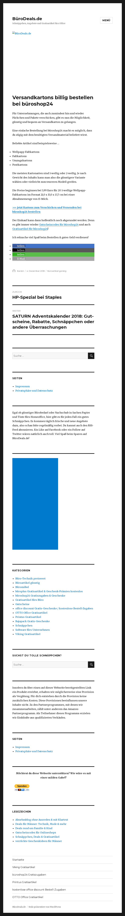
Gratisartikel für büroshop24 (30, 228)
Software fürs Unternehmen (32, 629)
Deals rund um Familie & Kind (33, 828)
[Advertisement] (63, 71)
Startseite (18, 859)
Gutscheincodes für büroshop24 (59, 224)
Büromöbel (22, 587)
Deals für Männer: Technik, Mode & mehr (40, 823)
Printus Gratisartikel (28, 617)
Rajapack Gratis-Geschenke (32, 621)
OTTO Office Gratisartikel (31, 612)
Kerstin (20, 271)
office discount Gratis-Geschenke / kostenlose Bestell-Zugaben (54, 608)
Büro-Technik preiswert (30, 578)
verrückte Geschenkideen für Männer (38, 841)
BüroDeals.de (27, 18)
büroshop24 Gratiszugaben (29, 874)
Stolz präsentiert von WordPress (45, 907)
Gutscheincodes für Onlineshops (35, 832)
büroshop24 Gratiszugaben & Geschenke (40, 595)
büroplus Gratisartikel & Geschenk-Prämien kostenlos (49, 591)
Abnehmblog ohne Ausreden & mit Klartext (41, 819)
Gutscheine (22, 604)
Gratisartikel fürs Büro (29, 599)
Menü (106, 20)
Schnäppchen (23, 625)
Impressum (22, 386)
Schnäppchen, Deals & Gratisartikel (37, 836)
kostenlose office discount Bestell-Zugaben (39, 889)
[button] (19, 245)
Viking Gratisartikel (27, 634)
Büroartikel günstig (56, 271)
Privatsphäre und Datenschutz (34, 390)
